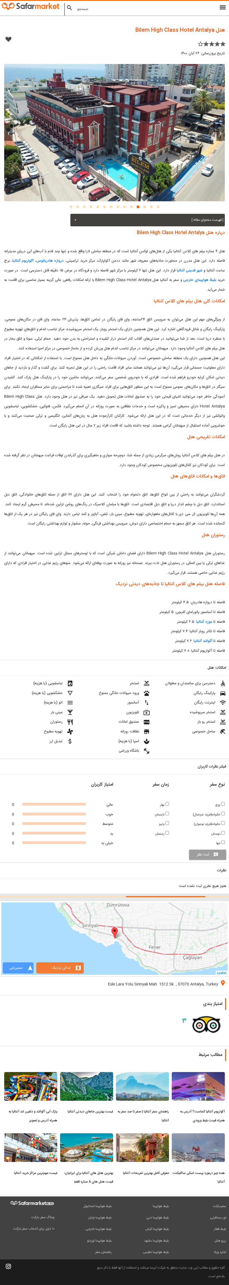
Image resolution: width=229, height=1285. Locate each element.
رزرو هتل (220, 1241)
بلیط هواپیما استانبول (97, 1206)
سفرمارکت (219, 1206)
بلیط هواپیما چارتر (100, 1217)
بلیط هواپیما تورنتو (99, 1241)
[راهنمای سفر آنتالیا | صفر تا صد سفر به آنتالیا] (142, 1075)
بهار (162, 805)
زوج (218, 805)
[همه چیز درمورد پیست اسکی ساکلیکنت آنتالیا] (198, 1137)
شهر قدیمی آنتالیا (190, 271)
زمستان (160, 834)
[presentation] (220, 132)
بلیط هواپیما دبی (157, 1217)
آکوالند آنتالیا (203, 641)
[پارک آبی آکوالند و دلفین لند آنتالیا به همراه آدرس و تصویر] (31, 1075)
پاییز (162, 824)
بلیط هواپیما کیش (157, 1229)
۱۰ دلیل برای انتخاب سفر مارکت (33, 1229)
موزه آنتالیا (204, 622)
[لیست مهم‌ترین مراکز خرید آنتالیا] (31, 1137)
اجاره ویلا (220, 1252)
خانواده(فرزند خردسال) (207, 814)
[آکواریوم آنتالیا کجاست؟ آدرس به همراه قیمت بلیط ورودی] (198, 1075)
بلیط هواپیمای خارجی (199, 280)
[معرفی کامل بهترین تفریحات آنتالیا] (142, 1137)
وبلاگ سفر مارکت (42, 1217)
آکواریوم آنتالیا (23, 261)
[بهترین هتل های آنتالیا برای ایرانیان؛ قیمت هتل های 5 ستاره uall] (87, 1137)
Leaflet (221, 972)
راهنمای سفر (103, 1252)
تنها (218, 843)
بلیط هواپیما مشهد (156, 1241)
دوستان (216, 834)
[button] (158, 207)
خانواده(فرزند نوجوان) (207, 824)
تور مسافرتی (218, 1217)
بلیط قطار (220, 1229)
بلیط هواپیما (161, 1206)
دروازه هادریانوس (50, 261)
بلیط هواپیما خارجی (98, 1229)
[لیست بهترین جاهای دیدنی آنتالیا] (87, 1075)
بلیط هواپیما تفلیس (156, 1252)
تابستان (160, 814)
